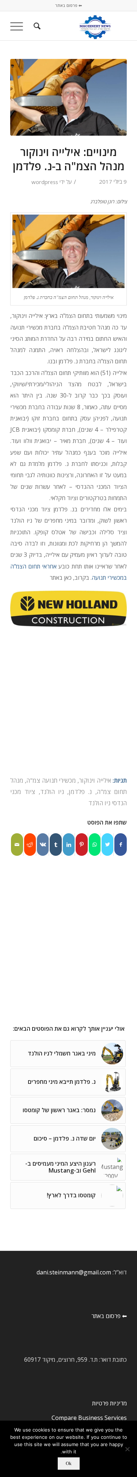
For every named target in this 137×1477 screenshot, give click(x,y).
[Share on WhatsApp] (94, 844)
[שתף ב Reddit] (30, 844)
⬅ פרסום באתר (68, 5)
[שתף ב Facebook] (120, 844)
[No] (128, 1449)
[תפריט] (19, 25)
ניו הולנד (52, 791)
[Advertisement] (68, 703)
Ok (69, 1463)
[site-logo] (80, 25)
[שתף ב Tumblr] (55, 844)
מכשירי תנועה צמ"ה (51, 780)
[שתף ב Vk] (43, 844)
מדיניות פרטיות (109, 1403)
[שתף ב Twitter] (107, 844)
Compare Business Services (89, 1418)
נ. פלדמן (80, 791)
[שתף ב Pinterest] (81, 844)
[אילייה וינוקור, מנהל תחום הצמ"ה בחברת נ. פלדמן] (68, 97)
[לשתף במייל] (17, 844)
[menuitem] (36, 25)
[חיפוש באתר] (36, 25)
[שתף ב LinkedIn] (69, 844)
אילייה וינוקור (95, 780)
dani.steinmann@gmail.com (74, 1272)
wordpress (44, 181)
